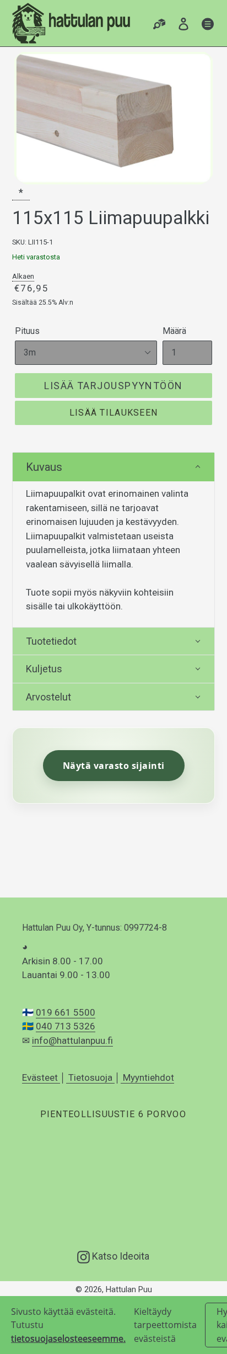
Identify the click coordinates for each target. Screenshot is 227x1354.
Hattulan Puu (129, 1289)
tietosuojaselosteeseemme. (68, 1338)
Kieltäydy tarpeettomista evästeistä (165, 1325)
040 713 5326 (65, 1026)
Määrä (174, 331)
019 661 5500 (65, 1012)
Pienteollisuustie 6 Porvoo (113, 1114)
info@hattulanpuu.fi (72, 1040)
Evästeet (41, 1077)
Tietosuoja (90, 1077)
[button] (113, 467)
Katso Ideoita (119, 1256)
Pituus (27, 331)
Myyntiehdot (147, 1077)
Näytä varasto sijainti (114, 766)
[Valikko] (208, 23)
